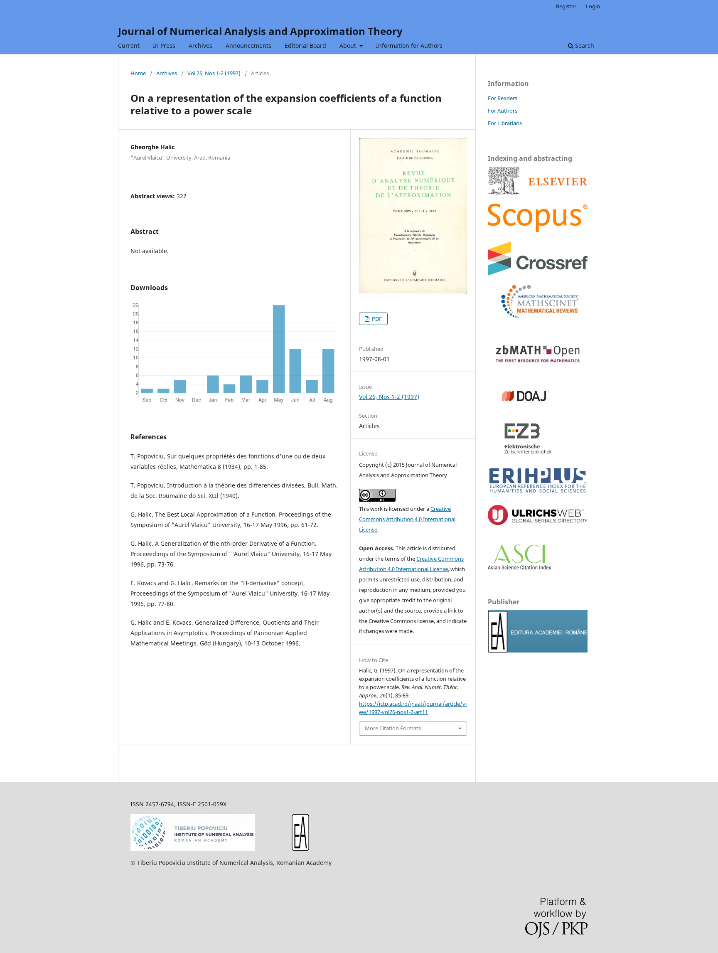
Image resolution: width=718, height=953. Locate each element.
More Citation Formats (393, 728)
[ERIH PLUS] (538, 493)
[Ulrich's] (538, 523)
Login (593, 6)
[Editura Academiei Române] (300, 848)
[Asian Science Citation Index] (519, 567)
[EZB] (520, 453)
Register (566, 6)
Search (583, 45)
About (348, 45)
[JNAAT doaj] (520, 410)
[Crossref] (538, 273)
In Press (164, 45)
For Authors (502, 110)
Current (129, 45)
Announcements (248, 45)
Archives (200, 45)
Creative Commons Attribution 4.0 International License (407, 519)
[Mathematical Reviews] (533, 316)
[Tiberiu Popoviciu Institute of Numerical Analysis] (192, 848)
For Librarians (505, 123)
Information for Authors (409, 45)
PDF (376, 319)
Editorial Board (305, 45)
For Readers (502, 98)
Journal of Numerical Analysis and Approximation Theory (260, 31)
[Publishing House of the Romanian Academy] (538, 650)
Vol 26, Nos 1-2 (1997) (214, 73)
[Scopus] (538, 192)
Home (138, 73)
